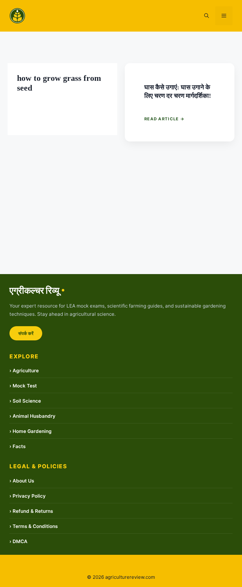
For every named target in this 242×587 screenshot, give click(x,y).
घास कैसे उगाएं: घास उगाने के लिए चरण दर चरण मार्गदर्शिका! (177, 91)
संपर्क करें (25, 333)
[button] (206, 15)
